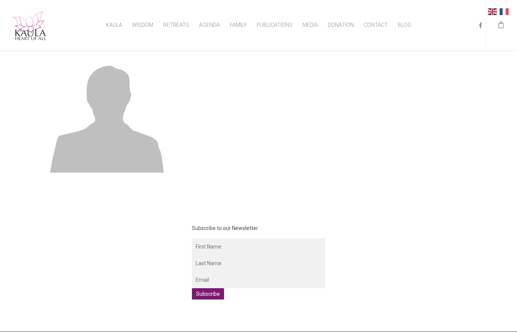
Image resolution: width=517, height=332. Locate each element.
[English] (494, 11)
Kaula (114, 25)
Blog (404, 25)
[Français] (505, 11)
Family (238, 25)
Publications (275, 25)
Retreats (176, 25)
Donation (341, 25)
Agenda (209, 25)
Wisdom (142, 25)
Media (310, 25)
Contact (376, 25)
